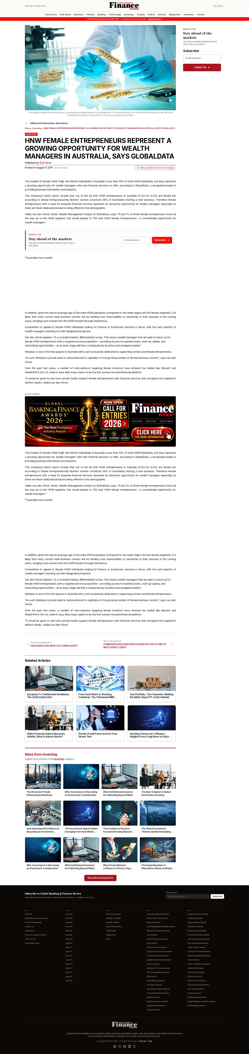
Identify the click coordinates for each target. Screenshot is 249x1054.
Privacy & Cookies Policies (35, 935)
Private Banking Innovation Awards (201, 1001)
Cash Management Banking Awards (161, 927)
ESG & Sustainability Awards (158, 972)
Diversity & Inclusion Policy (198, 985)
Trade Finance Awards (197, 947)
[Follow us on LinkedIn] (129, 1046)
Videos (151, 15)
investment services (122, 327)
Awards (162, 15)
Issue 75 (69, 956)
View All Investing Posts (100, 878)
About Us (28, 914)
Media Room (111, 935)
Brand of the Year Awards (157, 918)
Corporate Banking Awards (157, 956)
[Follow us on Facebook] (124, 1046)
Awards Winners (112, 922)
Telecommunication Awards (199, 939)
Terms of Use (30, 939)
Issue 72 (69, 968)
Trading (141, 15)
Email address (171, 892)
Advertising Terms (32, 943)
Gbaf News (45, 163)
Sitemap (142, 1041)
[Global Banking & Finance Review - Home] (124, 6)
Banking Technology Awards (158, 931)
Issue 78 (69, 943)
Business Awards (154, 922)
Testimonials (111, 931)
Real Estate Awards (195, 927)
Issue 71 (69, 972)
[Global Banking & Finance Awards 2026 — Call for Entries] (100, 421)
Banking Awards (153, 997)
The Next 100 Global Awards (199, 951)
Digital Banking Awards (156, 1006)
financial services (98, 185)
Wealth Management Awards (199, 956)
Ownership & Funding (196, 972)
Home (28, 128)
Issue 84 (69, 918)
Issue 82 (69, 927)
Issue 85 (69, 914)
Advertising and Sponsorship (36, 918)
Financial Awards (194, 993)
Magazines (174, 15)
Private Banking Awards (197, 997)
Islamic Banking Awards (197, 922)
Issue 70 (69, 976)
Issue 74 (69, 960)
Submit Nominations (114, 927)
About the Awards (113, 914)
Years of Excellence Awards (199, 964)
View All (69, 981)
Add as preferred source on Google (157, 168)
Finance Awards (153, 1010)
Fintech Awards (153, 964)
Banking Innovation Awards (157, 1001)
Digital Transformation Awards (159, 960)
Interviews (65, 15)
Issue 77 (69, 947)
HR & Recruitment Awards (198, 943)
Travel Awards (193, 960)
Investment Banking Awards (158, 993)
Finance (90, 15)
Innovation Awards (154, 985)
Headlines (189, 15)
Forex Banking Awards (156, 981)
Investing (129, 15)
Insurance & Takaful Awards (158, 989)
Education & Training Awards (158, 968)
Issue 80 (69, 935)
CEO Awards (152, 935)
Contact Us (29, 927)
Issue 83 (69, 922)
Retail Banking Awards (196, 1006)
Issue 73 (69, 964)
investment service (122, 569)
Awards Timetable (113, 918)
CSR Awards (152, 943)
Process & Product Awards (198, 935)
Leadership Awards (195, 918)
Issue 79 (69, 939)
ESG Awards (152, 976)
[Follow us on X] (134, 1046)
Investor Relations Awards (198, 914)
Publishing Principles (196, 968)
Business (78, 15)
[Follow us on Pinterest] (114, 1046)
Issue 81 (69, 931)
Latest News (30, 931)
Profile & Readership (33, 922)
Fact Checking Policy (196, 989)
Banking (102, 15)
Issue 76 (69, 951)
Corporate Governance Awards (159, 951)
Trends (200, 15)
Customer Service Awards (157, 939)
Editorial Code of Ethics (197, 981)
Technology (115, 15)
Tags (150, 1041)
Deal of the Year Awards (157, 947)
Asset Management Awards (158, 914)
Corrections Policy (195, 976)
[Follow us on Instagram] (119, 1046)
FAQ (107, 939)
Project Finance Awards (197, 931)
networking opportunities (39, 345)
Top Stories (51, 15)
